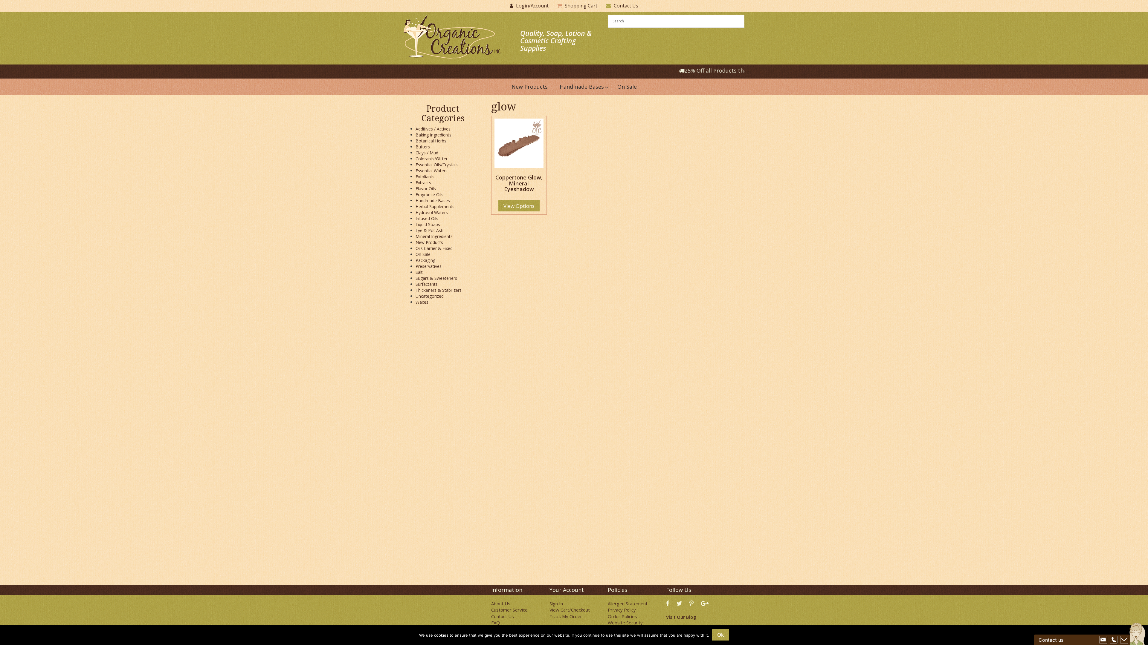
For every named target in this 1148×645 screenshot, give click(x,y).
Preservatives (429, 266)
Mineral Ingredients (434, 236)
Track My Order (565, 616)
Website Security (625, 623)
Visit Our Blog (681, 617)
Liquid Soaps (428, 224)
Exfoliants (425, 176)
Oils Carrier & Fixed (434, 248)
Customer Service (509, 610)
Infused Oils (427, 218)
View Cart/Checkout (569, 610)
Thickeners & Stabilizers (439, 290)
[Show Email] (1103, 640)
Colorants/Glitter (432, 159)
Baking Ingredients (433, 135)
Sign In (556, 603)
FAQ (495, 623)
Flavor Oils (426, 188)
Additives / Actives (433, 129)
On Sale (423, 254)
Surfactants (427, 284)
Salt (419, 272)
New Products (429, 242)
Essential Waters (432, 170)
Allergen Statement (628, 603)
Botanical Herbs (431, 141)
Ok (720, 635)
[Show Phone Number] (1114, 640)
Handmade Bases (433, 200)
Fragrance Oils (429, 194)
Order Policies (622, 616)
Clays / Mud (427, 153)
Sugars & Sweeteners (436, 278)
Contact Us (626, 5)
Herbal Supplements (435, 206)
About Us (500, 603)
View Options (519, 205)
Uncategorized (430, 296)
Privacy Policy (622, 610)
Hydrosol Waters (432, 212)
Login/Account (532, 5)
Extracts (423, 182)
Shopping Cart (581, 5)
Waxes (422, 302)
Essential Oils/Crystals (437, 165)
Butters (423, 147)
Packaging (425, 260)
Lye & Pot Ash (429, 230)
